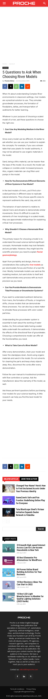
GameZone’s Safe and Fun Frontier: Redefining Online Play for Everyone (30, 500)
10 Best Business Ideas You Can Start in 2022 (29, 583)
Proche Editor (9, 81)
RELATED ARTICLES (11, 479)
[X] (10, 86)
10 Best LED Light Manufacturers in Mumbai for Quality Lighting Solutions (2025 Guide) (30, 598)
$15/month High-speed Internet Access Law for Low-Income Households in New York (31, 547)
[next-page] (7, 521)
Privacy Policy (31, 689)
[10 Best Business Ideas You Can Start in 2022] (8, 585)
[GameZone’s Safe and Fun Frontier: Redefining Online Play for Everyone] (8, 500)
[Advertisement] (24, 36)
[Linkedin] (21, 86)
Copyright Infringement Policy (24, 692)
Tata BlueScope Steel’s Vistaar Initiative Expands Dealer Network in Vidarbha (30, 512)
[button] (44, 3)
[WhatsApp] (16, 86)
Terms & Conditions (17, 689)
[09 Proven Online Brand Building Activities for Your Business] (8, 572)
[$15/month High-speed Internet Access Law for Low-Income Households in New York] (8, 548)
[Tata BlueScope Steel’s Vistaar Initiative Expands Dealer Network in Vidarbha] (8, 512)
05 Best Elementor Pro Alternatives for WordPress (29, 558)
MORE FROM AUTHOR (29, 479)
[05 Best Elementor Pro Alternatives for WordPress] (8, 560)
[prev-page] (4, 521)
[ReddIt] (27, 86)
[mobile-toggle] (4, 3)
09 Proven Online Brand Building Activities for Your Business (29, 572)
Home (4, 64)
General (12, 64)
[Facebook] (4, 86)
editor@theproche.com (29, 669)
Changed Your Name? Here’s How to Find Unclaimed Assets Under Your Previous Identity (31, 488)
